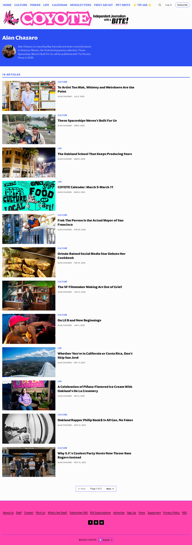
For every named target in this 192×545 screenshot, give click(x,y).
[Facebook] (90, 522)
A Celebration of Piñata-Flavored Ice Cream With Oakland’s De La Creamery (95, 389)
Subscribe (182, 5)
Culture (62, 82)
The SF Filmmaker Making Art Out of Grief (90, 287)
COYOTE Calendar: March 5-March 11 (85, 187)
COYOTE (91, 539)
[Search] (159, 5)
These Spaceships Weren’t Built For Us (87, 120)
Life (60, 148)
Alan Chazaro (65, 96)
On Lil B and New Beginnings (79, 320)
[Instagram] (96, 522)
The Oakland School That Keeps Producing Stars (95, 154)
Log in (168, 5)
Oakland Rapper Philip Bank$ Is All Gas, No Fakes (95, 420)
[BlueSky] (101, 522)
